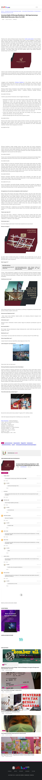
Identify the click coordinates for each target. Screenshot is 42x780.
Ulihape (7, 483)
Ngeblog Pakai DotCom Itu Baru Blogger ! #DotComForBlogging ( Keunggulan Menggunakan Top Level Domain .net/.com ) (20, 668)
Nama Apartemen (5, 420)
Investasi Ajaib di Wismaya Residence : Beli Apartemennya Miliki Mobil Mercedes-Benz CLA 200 (27, 464)
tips (3, 687)
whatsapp (21, 771)
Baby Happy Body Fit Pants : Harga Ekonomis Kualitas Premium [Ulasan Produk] (17, 754)
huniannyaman (30, 443)
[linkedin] (10, 447)
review (4, 752)
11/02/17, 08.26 (39, 515)
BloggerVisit (23, 443)
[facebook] (2, 447)
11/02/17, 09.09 (39, 539)
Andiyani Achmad (7, 515)
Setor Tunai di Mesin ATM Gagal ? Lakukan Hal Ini (11, 690)
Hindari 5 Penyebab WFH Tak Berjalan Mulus (10, 711)
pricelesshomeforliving (6, 444)
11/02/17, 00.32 (39, 475)
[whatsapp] (6, 447)
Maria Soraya (6, 556)
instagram (27, 771)
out (3, 664)
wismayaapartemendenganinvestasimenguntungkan (13, 11)
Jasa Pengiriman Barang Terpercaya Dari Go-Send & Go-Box (13, 733)
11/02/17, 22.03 (39, 572)
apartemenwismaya (8, 443)
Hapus (7, 480)
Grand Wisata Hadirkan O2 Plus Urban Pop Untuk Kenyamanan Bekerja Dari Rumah (21, 268)
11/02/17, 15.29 (39, 556)
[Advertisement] (21, 30)
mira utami (6, 531)
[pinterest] (8, 447)
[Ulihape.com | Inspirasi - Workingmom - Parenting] (5, 7)
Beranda (2, 11)
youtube (33, 771)
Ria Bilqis (5, 491)
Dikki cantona (6, 572)
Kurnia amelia (6, 475)
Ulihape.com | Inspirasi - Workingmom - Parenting (24, 775)
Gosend (4, 730)
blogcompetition (17, 443)
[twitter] (4, 447)
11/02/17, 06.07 (39, 491)
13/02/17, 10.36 (39, 564)
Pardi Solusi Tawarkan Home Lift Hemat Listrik (8, 268)
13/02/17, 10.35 (39, 483)
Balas (4, 480)
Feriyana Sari (6, 500)
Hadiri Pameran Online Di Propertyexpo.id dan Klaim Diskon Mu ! (33, 268)
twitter (15, 771)
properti (13, 444)
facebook (9, 771)
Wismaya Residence (19, 82)
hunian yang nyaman (29, 38)
